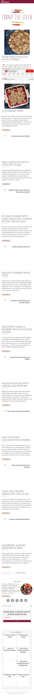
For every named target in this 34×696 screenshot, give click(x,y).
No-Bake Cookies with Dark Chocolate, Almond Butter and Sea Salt (17, 219)
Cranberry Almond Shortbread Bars (13, 546)
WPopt (22, 693)
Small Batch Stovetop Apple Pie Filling (15, 163)
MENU (7, 2)
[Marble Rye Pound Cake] (9, 680)
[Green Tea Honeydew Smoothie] (9, 653)
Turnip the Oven (17, 17)
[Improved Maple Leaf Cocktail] (23, 640)
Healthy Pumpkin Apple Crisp (16, 274)
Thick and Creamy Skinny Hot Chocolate (15, 492)
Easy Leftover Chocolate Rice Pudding (16, 438)
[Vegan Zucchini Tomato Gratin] (9, 640)
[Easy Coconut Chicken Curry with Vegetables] (23, 653)
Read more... (6, 596)
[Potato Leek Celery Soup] (23, 680)
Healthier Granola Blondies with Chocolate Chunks (17, 329)
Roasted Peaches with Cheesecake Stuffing (15, 384)
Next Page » (21, 573)
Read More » (6, 130)
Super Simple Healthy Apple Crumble (15, 58)
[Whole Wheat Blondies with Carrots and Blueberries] (23, 666)
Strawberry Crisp (13, 110)
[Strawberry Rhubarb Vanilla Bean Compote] (9, 666)
